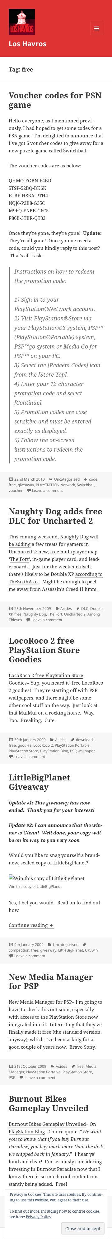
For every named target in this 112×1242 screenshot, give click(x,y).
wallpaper (86, 751)
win (95, 950)
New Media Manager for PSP (51, 981)
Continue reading (31, 925)
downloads (85, 739)
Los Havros (27, 43)
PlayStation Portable (72, 745)
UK (87, 950)
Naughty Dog (34, 614)
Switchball (74, 150)
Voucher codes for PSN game (55, 100)
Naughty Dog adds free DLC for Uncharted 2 (55, 516)
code (93, 479)
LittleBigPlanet (69, 862)
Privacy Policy (38, 1217)
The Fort (19, 559)
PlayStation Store (23, 751)
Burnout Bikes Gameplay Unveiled (49, 1103)
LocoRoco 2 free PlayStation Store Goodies (44, 650)
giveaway (26, 484)
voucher (16, 490)
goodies (24, 745)
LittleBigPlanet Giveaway (39, 782)
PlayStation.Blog (54, 751)
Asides (66, 608)
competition (19, 950)
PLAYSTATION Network (55, 484)
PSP (73, 751)
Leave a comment (47, 490)
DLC (84, 608)
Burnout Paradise (56, 1169)
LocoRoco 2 (43, 745)
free (12, 484)
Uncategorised (67, 479)
